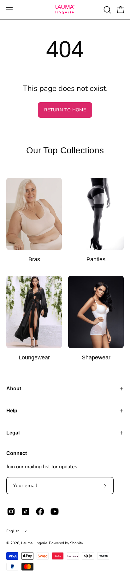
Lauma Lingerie (34, 543)
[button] (106, 9)
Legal (13, 432)
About (13, 388)
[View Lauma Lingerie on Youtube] (54, 511)
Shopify (76, 543)
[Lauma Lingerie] (65, 10)
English (13, 531)
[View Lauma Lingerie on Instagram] (11, 511)
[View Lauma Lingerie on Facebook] (40, 511)
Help (11, 410)
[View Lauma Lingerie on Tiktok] (25, 511)
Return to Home (65, 110)
